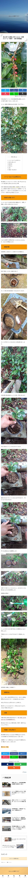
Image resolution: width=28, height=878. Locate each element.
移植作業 (10, 164)
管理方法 (10, 165)
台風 (9, 167)
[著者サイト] (7, 764)
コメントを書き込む (14, 858)
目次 (12, 156)
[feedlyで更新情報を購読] (20, 764)
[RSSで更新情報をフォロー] (14, 767)
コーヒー (3, 746)
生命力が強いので (12, 162)
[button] (25, 412)
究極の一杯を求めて (13, 169)
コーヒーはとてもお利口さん (14, 160)
